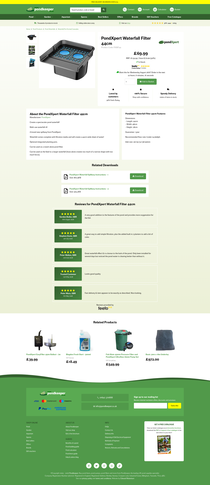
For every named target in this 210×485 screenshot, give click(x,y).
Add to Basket (148, 82)
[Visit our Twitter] (96, 465)
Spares (84, 17)
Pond (31, 17)
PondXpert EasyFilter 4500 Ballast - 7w (43, 354)
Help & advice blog (72, 457)
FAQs (107, 427)
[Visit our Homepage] (40, 9)
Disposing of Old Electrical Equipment (118, 437)
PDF (157, 430)
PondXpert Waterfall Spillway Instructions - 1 (88, 175)
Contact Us (109, 430)
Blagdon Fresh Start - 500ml (78, 354)
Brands (135, 17)
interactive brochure (174, 428)
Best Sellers (103, 17)
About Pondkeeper (72, 427)
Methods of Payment (112, 441)
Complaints (109, 444)
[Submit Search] (103, 10)
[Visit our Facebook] (89, 465)
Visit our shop (70, 430)
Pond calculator (71, 450)
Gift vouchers (31, 451)
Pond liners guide (71, 454)
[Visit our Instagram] (104, 465)
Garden (47, 17)
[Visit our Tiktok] (119, 465)
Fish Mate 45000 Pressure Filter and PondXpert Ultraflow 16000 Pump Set (122, 355)
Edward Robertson (127, 478)
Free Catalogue (174, 17)
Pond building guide (72, 447)
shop (128, 23)
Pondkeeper (73, 473)
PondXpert (46, 117)
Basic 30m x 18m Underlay (157, 354)
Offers (120, 17)
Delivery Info (109, 434)
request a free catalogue (169, 430)
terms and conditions (103, 478)
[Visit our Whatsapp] (112, 465)
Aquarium (66, 17)
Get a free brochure (72, 434)
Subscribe (174, 406)
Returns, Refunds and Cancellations (117, 448)
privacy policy (87, 478)
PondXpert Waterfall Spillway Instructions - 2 (89, 189)
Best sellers (30, 441)
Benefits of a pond (72, 443)
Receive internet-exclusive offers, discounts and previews (154, 400)
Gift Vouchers (153, 17)
